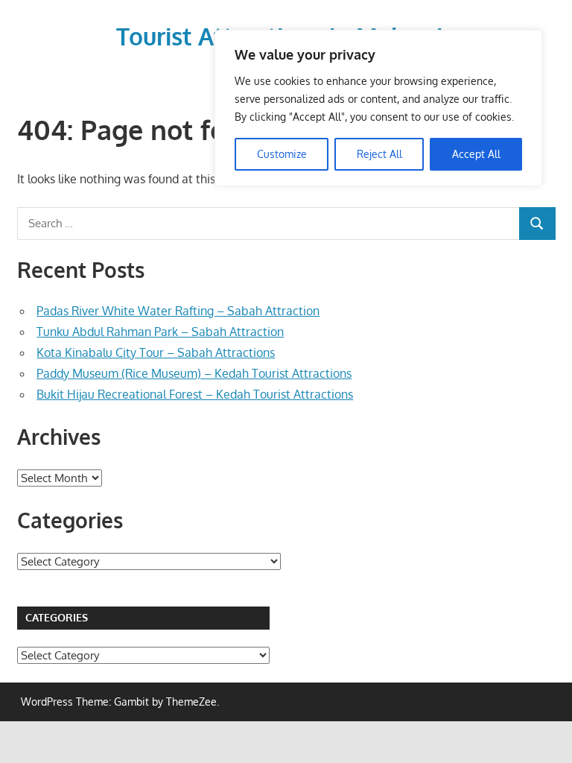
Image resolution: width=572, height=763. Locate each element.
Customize (282, 154)
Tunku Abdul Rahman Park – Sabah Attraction (160, 331)
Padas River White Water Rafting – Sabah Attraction (178, 310)
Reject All (379, 154)
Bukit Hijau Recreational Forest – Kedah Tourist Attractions (194, 394)
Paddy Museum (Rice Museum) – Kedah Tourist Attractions (194, 373)
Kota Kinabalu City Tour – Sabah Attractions (155, 352)
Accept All (476, 154)
